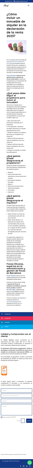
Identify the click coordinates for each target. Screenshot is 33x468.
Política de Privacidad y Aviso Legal (9, 454)
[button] (29, 462)
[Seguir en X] (30, 466)
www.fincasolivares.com (13, 301)
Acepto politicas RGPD (8, 417)
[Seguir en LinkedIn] (27, 466)
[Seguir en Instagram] (23, 466)
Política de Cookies (21, 454)
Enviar (29, 420)
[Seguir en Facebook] (20, 466)
